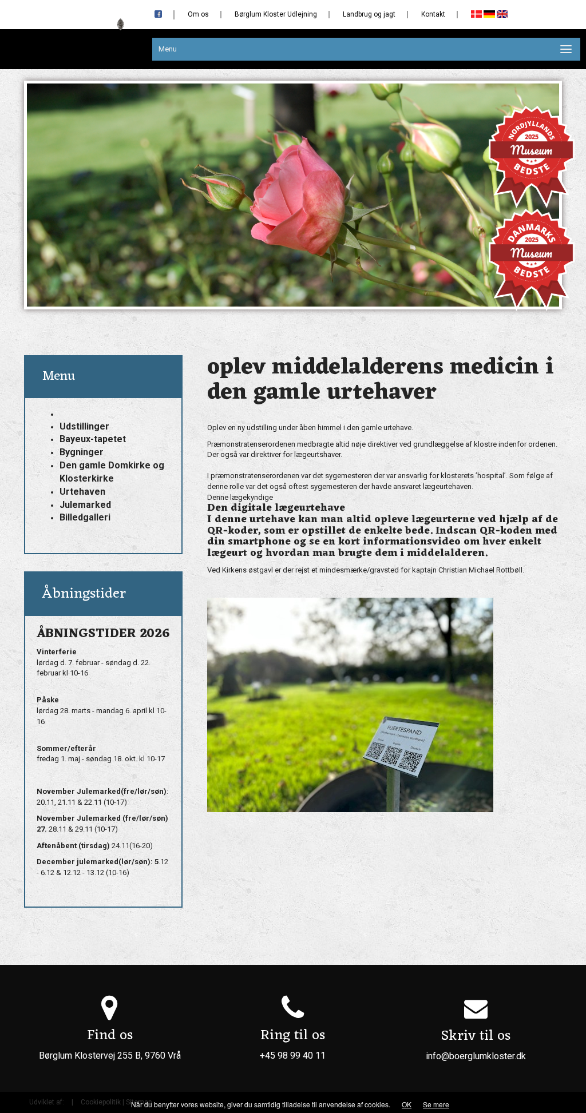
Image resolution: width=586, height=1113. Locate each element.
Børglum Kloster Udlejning (276, 14)
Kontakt (433, 14)
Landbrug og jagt (369, 14)
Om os (198, 14)
